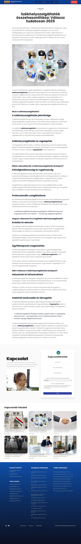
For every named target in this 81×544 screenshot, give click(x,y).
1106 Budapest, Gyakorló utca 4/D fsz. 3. (39, 488)
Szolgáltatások (44, 2)
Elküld (57, 393)
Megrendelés (23, 539)
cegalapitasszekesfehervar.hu (16, 496)
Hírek (50, 2)
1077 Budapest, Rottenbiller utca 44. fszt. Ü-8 (38, 482)
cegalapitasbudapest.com (15, 476)
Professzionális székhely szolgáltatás (14, 471)
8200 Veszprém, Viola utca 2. (59, 488)
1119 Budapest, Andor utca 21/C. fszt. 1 (39, 491)
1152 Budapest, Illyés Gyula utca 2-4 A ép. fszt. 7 (39, 503)
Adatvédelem (23, 525)
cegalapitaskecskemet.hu (15, 489)
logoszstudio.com (13, 474)
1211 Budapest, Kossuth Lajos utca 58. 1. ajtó (38, 511)
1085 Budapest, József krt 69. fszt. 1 (39, 485)
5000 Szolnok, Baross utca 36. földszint (62, 479)
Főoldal (37, 2)
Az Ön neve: (57, 362)
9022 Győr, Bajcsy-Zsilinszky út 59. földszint (63, 490)
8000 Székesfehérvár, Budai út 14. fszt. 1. (62, 486)
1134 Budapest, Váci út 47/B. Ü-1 (38, 498)
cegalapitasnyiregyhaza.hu (15, 491)
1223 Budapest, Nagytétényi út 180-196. (39, 515)
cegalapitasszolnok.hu (14, 498)
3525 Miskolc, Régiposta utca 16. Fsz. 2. (62, 472)
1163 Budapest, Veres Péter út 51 (38, 506)
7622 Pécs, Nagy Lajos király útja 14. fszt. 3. (62, 483)
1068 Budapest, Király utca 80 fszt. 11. (39, 478)
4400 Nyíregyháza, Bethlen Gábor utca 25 (63, 476)
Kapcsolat (55, 2)
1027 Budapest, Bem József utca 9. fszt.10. (39, 472)
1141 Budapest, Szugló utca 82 (37, 500)
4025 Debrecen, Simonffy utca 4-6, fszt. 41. (63, 474)
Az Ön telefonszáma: (57, 367)
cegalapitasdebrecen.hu (15, 484)
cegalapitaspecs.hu (14, 493)
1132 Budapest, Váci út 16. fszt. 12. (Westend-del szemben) (38, 495)
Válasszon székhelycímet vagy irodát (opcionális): (57, 378)
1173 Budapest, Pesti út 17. (37, 508)
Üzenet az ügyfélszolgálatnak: (58, 383)
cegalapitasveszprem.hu (15, 500)
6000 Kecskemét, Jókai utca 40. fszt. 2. (62, 481)
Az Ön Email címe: (57, 373)
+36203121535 (74, 2)
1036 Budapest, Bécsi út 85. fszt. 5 (38, 475)
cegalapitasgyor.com (14, 486)
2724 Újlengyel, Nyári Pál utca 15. (38, 518)
